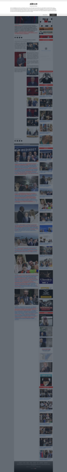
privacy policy (22, 11)
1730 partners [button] (15, 7)
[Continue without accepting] (11, 0)
